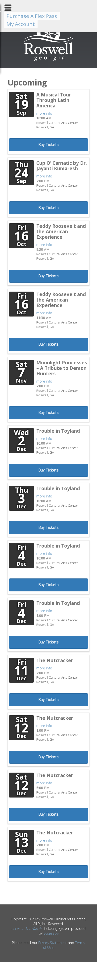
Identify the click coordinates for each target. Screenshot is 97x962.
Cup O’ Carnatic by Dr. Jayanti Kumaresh (61, 166)
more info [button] (44, 113)
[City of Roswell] (49, 60)
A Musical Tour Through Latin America (53, 100)
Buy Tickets (48, 144)
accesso (51, 933)
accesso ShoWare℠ (26, 928)
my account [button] (20, 23)
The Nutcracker (54, 660)
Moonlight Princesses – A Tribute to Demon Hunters (61, 368)
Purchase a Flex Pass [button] (31, 15)
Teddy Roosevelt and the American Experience (61, 231)
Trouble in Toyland (58, 431)
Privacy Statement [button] (52, 942)
